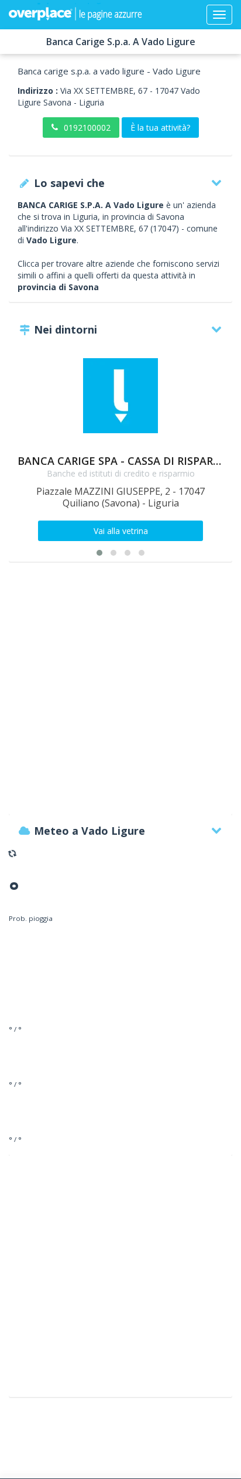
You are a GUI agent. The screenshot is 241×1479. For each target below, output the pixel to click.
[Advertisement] (120, 694)
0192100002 (87, 127)
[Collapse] (219, 15)
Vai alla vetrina (121, 530)
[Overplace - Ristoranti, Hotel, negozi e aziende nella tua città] (75, 14)
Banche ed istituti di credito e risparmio (121, 473)
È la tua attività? (160, 127)
